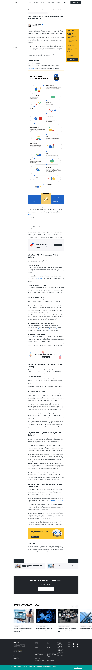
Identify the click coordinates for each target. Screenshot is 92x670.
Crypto (36, 648)
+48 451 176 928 (59, 646)
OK (78, 667)
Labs (47, 648)
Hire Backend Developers (51, 661)
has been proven (40, 278)
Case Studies (49, 644)
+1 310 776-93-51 (59, 643)
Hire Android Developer (50, 653)
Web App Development (38, 655)
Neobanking (37, 647)
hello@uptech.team (60, 655)
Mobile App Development (39, 654)
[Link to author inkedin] (42, 24)
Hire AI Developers (50, 656)
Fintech (36, 646)
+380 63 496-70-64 (60, 649)
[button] (35, 25)
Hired (35, 336)
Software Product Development (38, 659)
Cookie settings (48, 666)
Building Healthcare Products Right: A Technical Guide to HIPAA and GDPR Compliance (65, 566)
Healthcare (36, 643)
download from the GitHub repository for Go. (48, 328)
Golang (29, 214)
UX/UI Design (37, 653)
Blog (47, 646)
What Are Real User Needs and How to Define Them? (32, 566)
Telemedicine (37, 644)
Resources (48, 647)
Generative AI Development (39, 660)
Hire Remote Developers (51, 659)
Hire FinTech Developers (51, 660)
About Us (48, 643)
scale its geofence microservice (55, 500)
